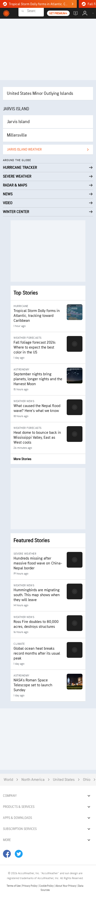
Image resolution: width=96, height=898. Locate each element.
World (8, 779)
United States (64, 779)
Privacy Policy (30, 885)
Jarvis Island (18, 121)
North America (33, 779)
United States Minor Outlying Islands (40, 93)
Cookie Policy (46, 885)
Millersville (17, 135)
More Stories (22, 459)
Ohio (86, 779)
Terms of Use (14, 885)
